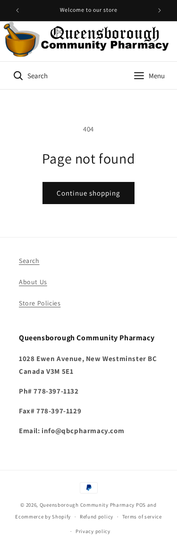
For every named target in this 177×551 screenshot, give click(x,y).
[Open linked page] (88, 41)
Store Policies (39, 303)
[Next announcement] (159, 10)
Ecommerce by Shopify (43, 516)
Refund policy (96, 516)
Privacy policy (93, 531)
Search (29, 260)
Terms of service (142, 516)
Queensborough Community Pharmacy (87, 505)
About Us (33, 282)
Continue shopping (88, 193)
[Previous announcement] (17, 10)
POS (141, 505)
